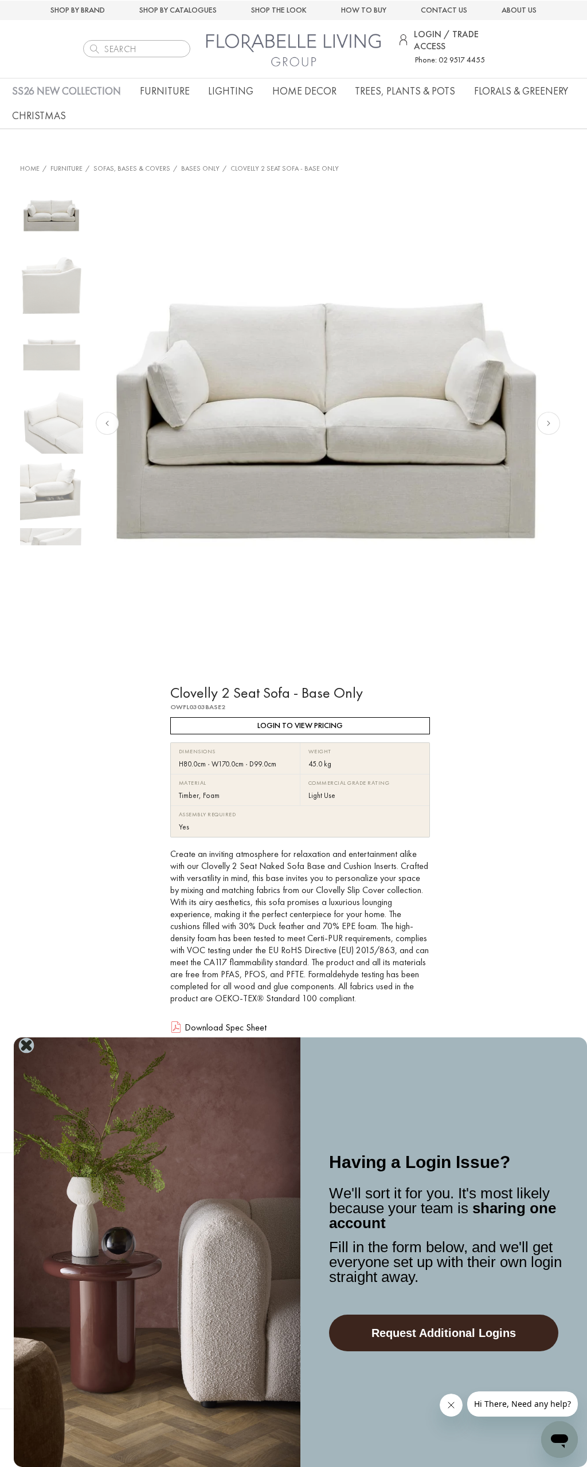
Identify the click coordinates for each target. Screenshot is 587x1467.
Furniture (66, 168)
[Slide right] (548, 423)
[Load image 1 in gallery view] (51, 215)
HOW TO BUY (363, 10)
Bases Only (200, 168)
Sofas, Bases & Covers (131, 168)
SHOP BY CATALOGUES (178, 10)
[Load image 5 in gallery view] (51, 490)
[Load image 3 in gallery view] (51, 353)
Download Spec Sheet (226, 1027)
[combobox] (136, 48)
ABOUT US (519, 10)
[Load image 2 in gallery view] (51, 284)
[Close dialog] (26, 1045)
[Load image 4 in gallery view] (51, 422)
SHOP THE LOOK (279, 10)
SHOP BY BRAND (77, 10)
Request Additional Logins (443, 1333)
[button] (165, 90)
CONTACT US (444, 10)
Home (30, 168)
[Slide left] (107, 423)
